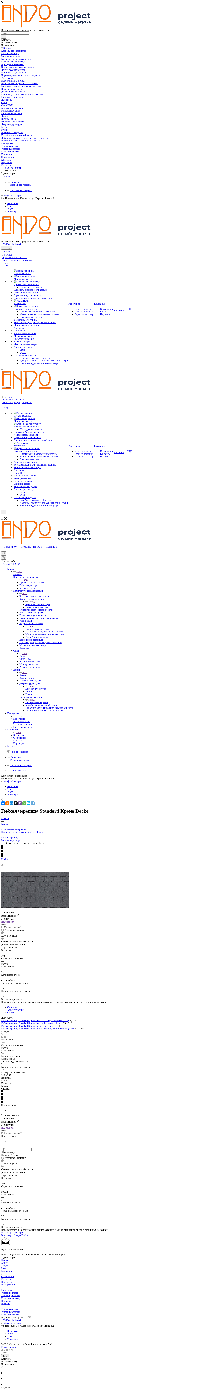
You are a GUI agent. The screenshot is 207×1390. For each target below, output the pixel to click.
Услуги (4, 1265)
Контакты (6, 1279)
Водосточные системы (37, 629)
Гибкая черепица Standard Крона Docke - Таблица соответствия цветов (38, 1028)
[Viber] (20, 803)
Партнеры (6, 1282)
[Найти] (3, 37)
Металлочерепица (10, 840)
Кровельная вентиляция (37, 604)
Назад (19, 571)
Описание (12, 1007)
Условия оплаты (9, 1293)
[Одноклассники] (7, 803)
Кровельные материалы (31, 582)
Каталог (17, 574)
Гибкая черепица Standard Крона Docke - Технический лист (32, 1023)
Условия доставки (10, 1295)
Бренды (5, 1268)
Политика (6, 1301)
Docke (4, 859)
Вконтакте (12, 203)
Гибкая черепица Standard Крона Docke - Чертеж (26, 1026)
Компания (18, 735)
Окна (22, 656)
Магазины (6, 1290)
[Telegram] (33, 803)
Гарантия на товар (10, 1298)
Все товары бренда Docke (14, 1235)
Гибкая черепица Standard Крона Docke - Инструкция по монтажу (35, 1020)
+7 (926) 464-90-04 (11, 168)
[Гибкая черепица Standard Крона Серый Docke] (35, 906)
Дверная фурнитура (35, 689)
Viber (10, 206)
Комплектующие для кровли (34, 596)
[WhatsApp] (24, 803)
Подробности (8, 922)
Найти (5, 1356)
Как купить (19, 718)
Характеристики (15, 1010)
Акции (4, 1263)
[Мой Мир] (11, 803)
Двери (22, 675)
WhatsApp (12, 211)
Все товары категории (12, 1232)
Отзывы (11, 1012)
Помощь (5, 1303)
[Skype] (28, 803)
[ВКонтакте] (3, 803)
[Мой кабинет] (2, 515)
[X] (16, 803)
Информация (8, 1284)
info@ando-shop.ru (12, 195)
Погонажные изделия (36, 702)
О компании (7, 1276)
